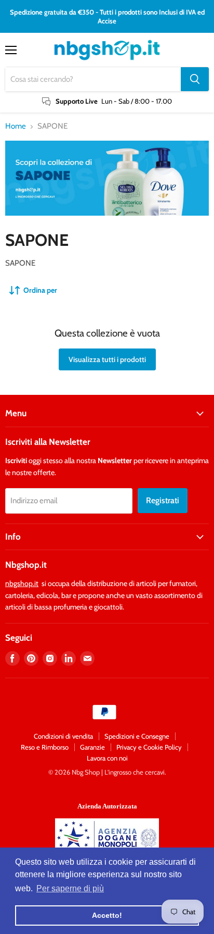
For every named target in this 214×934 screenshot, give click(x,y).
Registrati (162, 500)
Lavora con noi (107, 758)
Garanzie (92, 747)
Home (15, 126)
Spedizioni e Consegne (136, 736)
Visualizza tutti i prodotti (107, 359)
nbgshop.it (21, 583)
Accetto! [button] (107, 915)
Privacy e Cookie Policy (149, 747)
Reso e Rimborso (45, 747)
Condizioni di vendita (63, 736)
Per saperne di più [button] (70, 888)
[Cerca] (195, 79)
